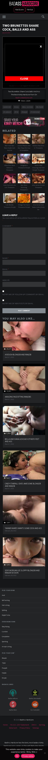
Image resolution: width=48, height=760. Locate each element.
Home (5, 724)
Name (5, 258)
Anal (3, 595)
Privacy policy (28, 756)
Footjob (4, 673)
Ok (17, 756)
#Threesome (35, 112)
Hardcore (19, 10)
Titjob (4, 663)
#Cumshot (7, 112)
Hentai (30, 10)
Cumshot (5, 631)
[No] (45, 753)
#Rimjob (24, 112)
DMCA (34, 724)
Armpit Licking (7, 646)
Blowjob (4, 658)
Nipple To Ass (6, 615)
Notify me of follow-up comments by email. (23, 294)
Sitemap (36, 728)
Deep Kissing (5, 626)
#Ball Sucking (27, 107)
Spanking (5, 641)
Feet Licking (5, 605)
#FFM (16, 112)
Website (6, 280)
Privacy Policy (25, 728)
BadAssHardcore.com (24, 97)
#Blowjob (39, 107)
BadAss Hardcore (27, 719)
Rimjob (4, 678)
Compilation (5, 636)
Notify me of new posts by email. (17, 303)
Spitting (4, 610)
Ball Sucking (6, 600)
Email (5, 269)
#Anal (16, 107)
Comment (7, 226)
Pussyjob (4, 668)
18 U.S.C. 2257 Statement (19, 724)
